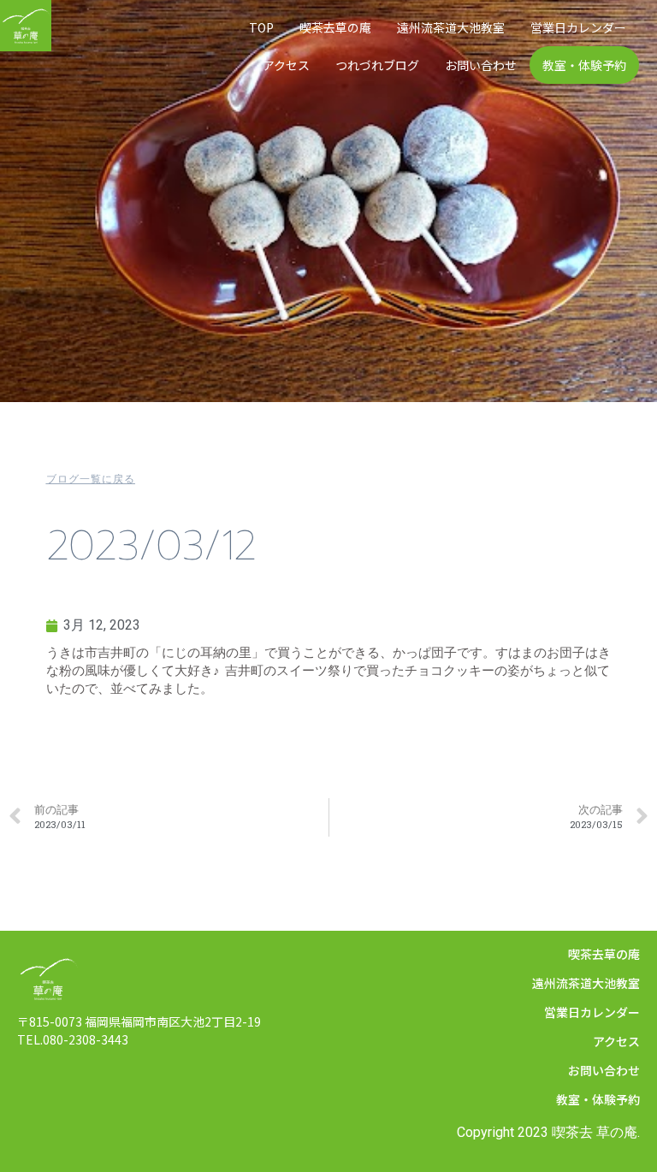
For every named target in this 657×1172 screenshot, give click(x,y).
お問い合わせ (481, 65)
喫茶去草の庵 (335, 27)
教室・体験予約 (584, 65)
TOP (261, 27)
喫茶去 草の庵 (594, 1132)
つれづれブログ (377, 65)
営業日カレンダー (578, 27)
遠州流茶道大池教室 (451, 27)
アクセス (286, 65)
